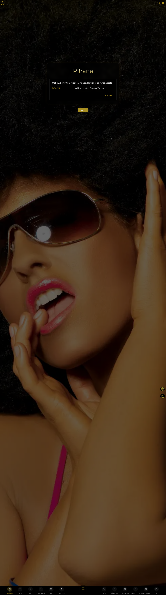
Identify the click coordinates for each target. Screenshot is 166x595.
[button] (162, 3)
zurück (83, 110)
